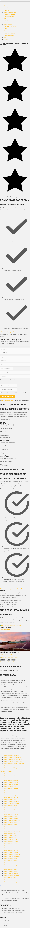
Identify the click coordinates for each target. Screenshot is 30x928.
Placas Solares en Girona (10, 816)
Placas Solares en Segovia (11, 858)
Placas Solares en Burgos (10, 795)
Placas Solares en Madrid (10, 839)
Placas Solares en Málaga (11, 841)
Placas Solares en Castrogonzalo (12, 757)
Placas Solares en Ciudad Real (12, 807)
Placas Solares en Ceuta (10, 805)
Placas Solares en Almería (11, 782)
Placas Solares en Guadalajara (12, 820)
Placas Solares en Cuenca (10, 812)
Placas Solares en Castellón (11, 803)
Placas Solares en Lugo (10, 837)
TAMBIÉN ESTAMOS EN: (6, 771)
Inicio (2, 400)
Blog (5, 18)
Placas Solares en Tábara (10, 765)
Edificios (7, 10)
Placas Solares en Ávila (10, 786)
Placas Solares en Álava (10, 776)
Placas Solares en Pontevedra (12, 854)
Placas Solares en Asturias (11, 784)
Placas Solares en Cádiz (10, 799)
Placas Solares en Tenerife (11, 867)
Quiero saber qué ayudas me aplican (10, 589)
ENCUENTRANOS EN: (5, 753)
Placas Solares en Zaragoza (11, 882)
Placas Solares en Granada (11, 818)
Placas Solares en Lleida (10, 835)
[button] (15, 753)
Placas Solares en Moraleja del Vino (13, 759)
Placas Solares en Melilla (10, 843)
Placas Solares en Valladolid (11, 875)
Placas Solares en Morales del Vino (13, 761)
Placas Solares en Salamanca (12, 856)
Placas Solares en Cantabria (11, 801)
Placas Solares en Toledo (10, 871)
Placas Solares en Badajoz (11, 788)
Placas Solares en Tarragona (11, 865)
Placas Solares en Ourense (11, 850)
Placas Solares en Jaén (10, 827)
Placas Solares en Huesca (11, 824)
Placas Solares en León (10, 833)
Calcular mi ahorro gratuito (7, 332)
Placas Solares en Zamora (11, 880)
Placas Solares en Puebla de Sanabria (14, 763)
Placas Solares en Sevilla (10, 860)
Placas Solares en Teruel (10, 869)
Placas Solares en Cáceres (11, 797)
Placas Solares (8, 6)
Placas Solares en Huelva (10, 822)
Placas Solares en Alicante (11, 780)
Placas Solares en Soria (10, 863)
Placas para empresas (10, 12)
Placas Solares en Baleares (11, 791)
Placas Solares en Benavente (11, 755)
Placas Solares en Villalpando (12, 768)
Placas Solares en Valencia (11, 873)
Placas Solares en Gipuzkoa (11, 814)
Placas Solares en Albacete (11, 778)
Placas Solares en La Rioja (11, 829)
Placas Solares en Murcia (10, 846)
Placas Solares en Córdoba (11, 810)
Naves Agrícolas (9, 16)
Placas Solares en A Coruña (11, 774)
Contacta (6, 21)
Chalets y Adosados (10, 8)
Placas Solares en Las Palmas (12, 831)
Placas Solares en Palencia (11, 852)
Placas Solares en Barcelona (11, 793)
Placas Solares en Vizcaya (11, 877)
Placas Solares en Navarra (11, 848)
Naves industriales (10, 14)
